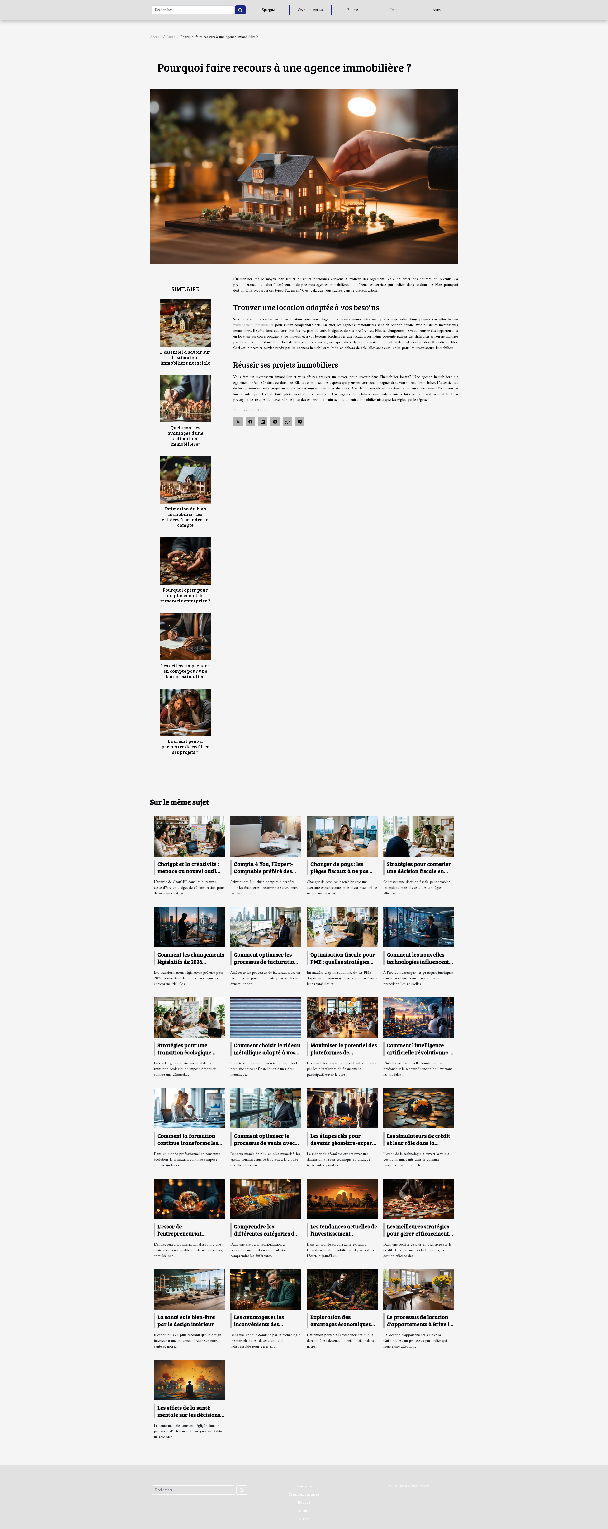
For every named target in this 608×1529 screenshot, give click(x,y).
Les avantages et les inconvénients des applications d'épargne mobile (263, 1327)
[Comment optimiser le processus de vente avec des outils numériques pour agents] (265, 1108)
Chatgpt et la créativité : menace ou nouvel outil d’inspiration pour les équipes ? (188, 874)
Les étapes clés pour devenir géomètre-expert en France (342, 1143)
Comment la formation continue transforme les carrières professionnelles (190, 1143)
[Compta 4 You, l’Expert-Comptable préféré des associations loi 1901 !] (265, 836)
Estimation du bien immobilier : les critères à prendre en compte (185, 516)
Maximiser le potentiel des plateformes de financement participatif (343, 1052)
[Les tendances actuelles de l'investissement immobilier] (342, 1198)
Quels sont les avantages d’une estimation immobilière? (185, 435)
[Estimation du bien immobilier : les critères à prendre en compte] (185, 479)
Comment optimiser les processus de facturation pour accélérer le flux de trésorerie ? (265, 965)
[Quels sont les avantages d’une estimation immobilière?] (185, 398)
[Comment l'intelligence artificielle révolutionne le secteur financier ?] (418, 1017)
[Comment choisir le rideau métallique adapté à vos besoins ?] (265, 1017)
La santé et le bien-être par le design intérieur (186, 1320)
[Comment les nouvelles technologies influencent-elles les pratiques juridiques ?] (418, 926)
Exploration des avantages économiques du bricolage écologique (340, 1324)
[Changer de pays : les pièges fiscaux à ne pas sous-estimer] (342, 836)
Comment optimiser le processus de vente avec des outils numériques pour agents (264, 1146)
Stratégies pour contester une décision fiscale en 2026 (419, 871)
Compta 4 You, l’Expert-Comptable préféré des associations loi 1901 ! (263, 871)
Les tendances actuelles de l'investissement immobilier (343, 1233)
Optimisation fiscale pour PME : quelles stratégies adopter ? (342, 961)
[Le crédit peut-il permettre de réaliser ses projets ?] (185, 712)
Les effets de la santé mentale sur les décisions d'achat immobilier (188, 1414)
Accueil (155, 37)
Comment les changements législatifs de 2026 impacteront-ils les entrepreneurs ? (190, 965)
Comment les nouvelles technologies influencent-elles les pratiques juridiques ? (419, 965)
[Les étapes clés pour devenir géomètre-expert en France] (342, 1108)
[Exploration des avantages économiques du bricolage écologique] (342, 1289)
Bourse (352, 10)
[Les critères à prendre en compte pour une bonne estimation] (185, 636)
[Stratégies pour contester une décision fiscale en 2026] (418, 836)
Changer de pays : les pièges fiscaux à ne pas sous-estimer (339, 871)
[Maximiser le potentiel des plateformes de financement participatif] (342, 1017)
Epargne (268, 10)
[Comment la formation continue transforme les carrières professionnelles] (189, 1108)
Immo (394, 10)
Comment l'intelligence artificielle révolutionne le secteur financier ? (420, 1052)
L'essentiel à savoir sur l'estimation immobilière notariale (185, 357)
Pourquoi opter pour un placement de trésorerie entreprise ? (185, 595)
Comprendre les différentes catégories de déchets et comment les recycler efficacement (265, 1237)
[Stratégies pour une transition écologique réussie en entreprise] (189, 1017)
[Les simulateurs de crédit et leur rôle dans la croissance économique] (418, 1108)
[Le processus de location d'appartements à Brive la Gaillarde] (418, 1289)
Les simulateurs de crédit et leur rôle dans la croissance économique (418, 1143)
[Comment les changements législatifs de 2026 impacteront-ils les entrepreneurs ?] (189, 926)
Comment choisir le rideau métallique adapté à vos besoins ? (267, 1052)
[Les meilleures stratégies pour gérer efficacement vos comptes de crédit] (418, 1198)
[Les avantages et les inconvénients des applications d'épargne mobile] (265, 1289)
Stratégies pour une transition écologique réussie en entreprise (184, 1052)
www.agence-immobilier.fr (253, 325)
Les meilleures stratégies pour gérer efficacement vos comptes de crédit (418, 1233)
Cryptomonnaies (310, 10)
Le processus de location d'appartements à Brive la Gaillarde (420, 1324)
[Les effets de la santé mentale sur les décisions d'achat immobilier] (189, 1379)
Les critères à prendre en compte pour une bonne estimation (185, 670)
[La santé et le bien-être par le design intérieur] (189, 1289)
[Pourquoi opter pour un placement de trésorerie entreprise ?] (185, 561)
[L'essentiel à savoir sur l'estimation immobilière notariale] (185, 323)
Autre (437, 10)
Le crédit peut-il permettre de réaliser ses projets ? (185, 746)
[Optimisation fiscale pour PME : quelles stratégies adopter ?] (342, 926)
